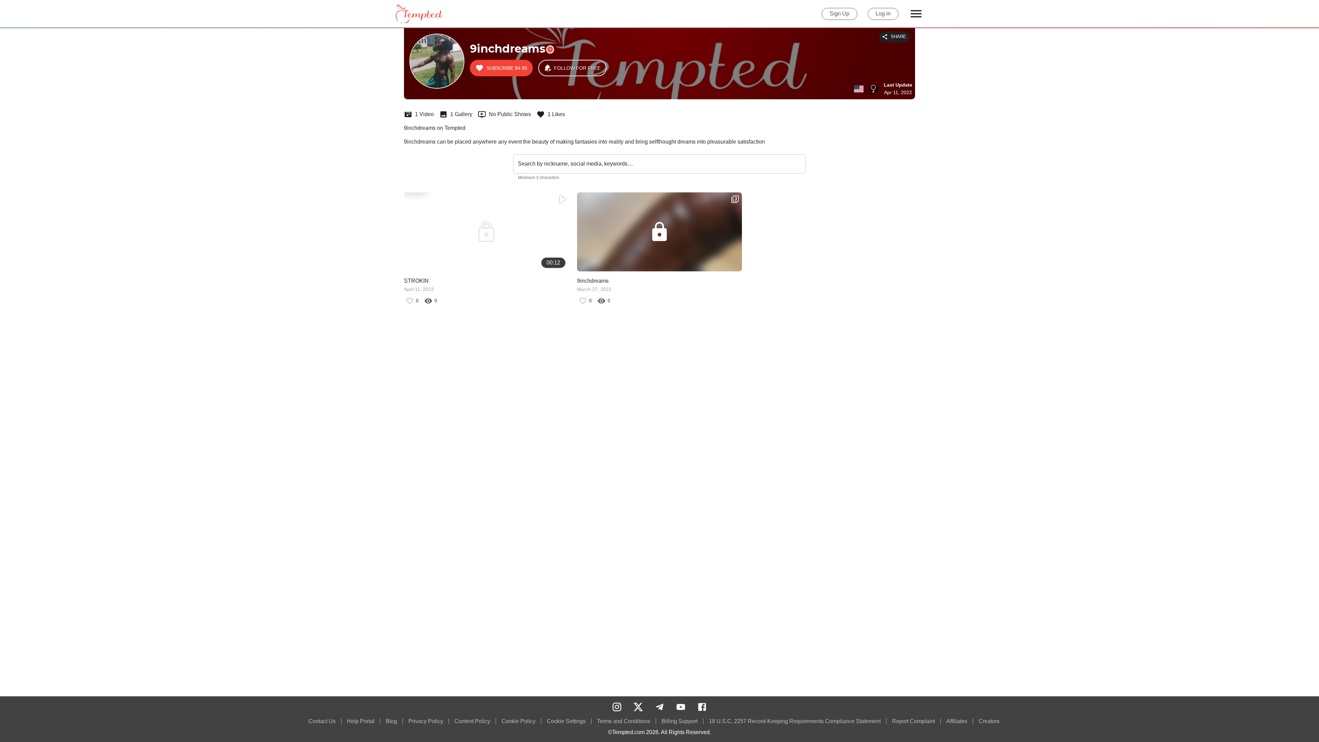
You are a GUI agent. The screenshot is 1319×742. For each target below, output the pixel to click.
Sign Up (839, 13)
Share (898, 36)
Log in (883, 13)
